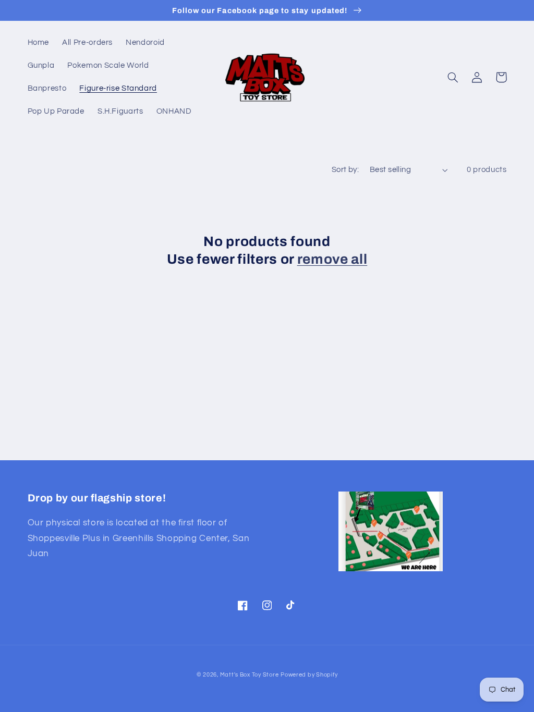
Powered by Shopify (309, 675)
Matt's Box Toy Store (249, 675)
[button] (453, 77)
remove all (332, 259)
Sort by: (345, 170)
